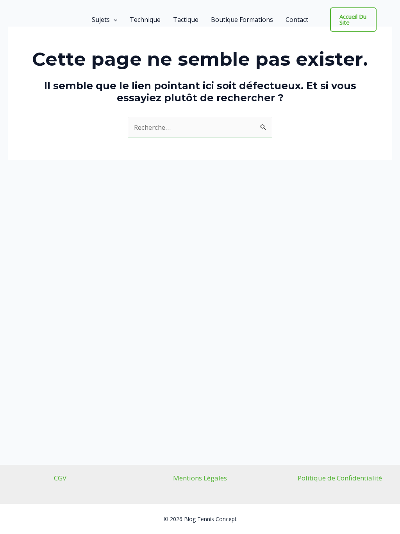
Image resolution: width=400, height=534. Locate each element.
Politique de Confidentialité (340, 477)
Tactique (185, 19)
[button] (114, 19)
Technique (145, 19)
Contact (297, 19)
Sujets (101, 19)
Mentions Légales (200, 477)
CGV (60, 477)
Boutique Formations (242, 19)
